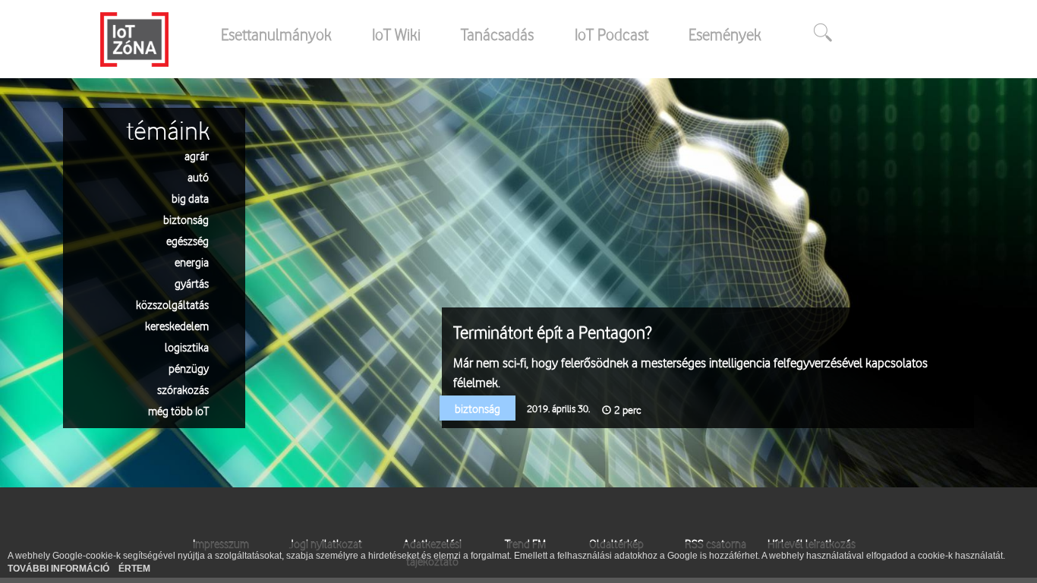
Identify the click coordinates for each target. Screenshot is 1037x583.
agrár (196, 155)
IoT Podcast (611, 34)
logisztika (187, 346)
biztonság (186, 219)
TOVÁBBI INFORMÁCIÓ (60, 568)
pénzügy (189, 368)
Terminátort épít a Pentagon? (552, 332)
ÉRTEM (134, 568)
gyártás (192, 283)
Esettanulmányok (276, 34)
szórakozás (183, 389)
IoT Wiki (396, 34)
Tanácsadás (497, 34)
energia (192, 261)
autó (198, 176)
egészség (187, 240)
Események (725, 34)
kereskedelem (177, 325)
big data (190, 198)
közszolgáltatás (172, 304)
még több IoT (178, 410)
